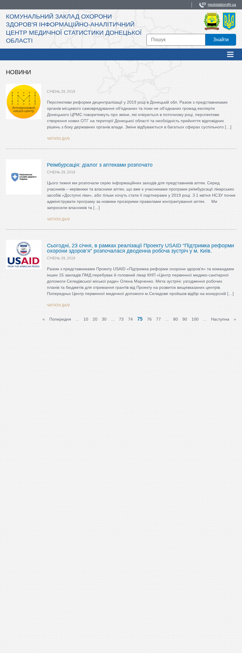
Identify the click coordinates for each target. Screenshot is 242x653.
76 (149, 319)
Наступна (220, 319)
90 (184, 319)
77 (158, 319)
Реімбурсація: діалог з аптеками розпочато (100, 165)
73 (121, 319)
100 (195, 319)
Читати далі (58, 139)
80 (175, 319)
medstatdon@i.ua (222, 5)
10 (86, 319)
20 (95, 319)
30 (104, 319)
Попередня (60, 319)
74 (130, 319)
